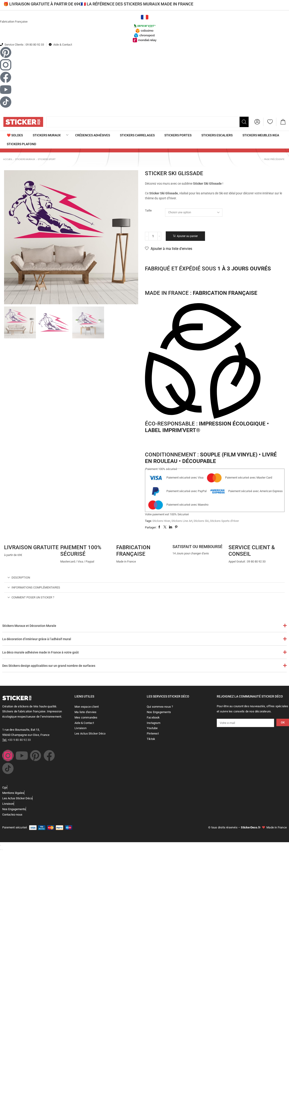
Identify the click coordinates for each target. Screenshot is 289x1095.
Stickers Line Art (181, 521)
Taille (148, 210)
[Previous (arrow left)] (0, 849)
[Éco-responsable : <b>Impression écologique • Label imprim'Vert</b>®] (203, 362)
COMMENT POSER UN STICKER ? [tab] (33, 597)
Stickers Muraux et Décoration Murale (29, 626)
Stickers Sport (47, 159)
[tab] (144, 577)
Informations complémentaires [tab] (36, 587)
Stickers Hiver (161, 521)
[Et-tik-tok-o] (8, 768)
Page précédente (274, 159)
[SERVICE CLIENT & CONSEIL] (234, 537)
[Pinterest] (35, 755)
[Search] (244, 122)
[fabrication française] (122, 537)
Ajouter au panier (187, 236)
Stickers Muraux (25, 159)
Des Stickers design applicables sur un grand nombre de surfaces (48, 665)
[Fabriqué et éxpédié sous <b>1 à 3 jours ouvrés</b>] (150, 258)
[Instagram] (8, 755)
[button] (257, 122)
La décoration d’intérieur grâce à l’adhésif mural (36, 639)
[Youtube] (21, 755)
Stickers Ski (201, 521)
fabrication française (133, 550)
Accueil (7, 159)
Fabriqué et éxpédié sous (208, 268)
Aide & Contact (62, 44)
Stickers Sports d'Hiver (224, 521)
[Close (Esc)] (0, 845)
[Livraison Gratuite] (9, 537)
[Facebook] (49, 755)
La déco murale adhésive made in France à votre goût (40, 652)
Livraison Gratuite (31, 547)
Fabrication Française (14, 21)
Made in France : (201, 293)
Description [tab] (21, 577)
